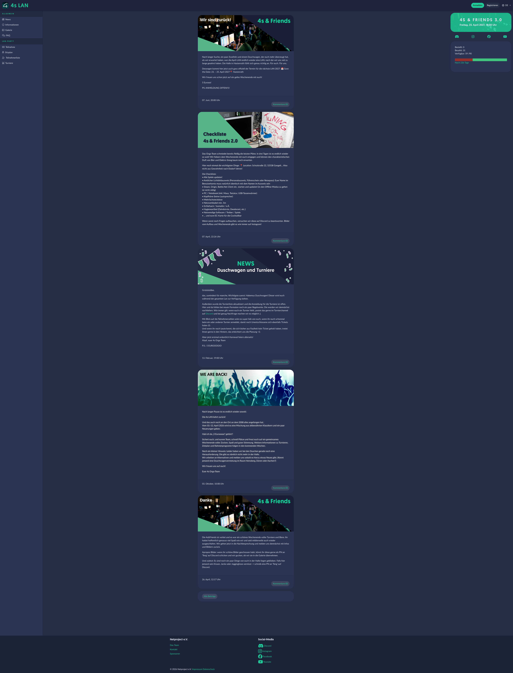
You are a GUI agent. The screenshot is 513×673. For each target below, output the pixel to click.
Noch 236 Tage (462, 63)
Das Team (174, 645)
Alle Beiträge (210, 596)
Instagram (267, 651)
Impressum (197, 669)
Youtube (267, 662)
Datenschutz (209, 669)
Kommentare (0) (280, 104)
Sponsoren (175, 654)
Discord (209, 314)
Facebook (267, 657)
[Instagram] (473, 36)
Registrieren (492, 5)
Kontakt (173, 649)
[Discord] (457, 36)
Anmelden (477, 5)
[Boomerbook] (489, 36)
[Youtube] (505, 36)
